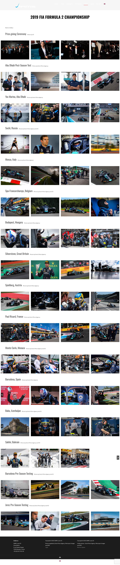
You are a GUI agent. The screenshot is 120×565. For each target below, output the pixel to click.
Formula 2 (70, 4)
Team (62, 4)
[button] (2, 49)
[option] (15, 50)
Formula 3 (78, 4)
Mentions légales (81, 547)
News (92, 4)
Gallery (86, 4)
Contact (98, 4)
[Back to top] (60, 557)
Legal (46, 547)
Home (56, 4)
